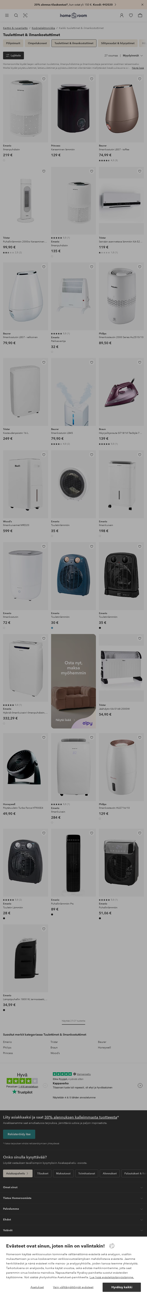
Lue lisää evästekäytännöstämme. (112, 1277)
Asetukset (37, 1287)
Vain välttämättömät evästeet (73, 1287)
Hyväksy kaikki (121, 1287)
